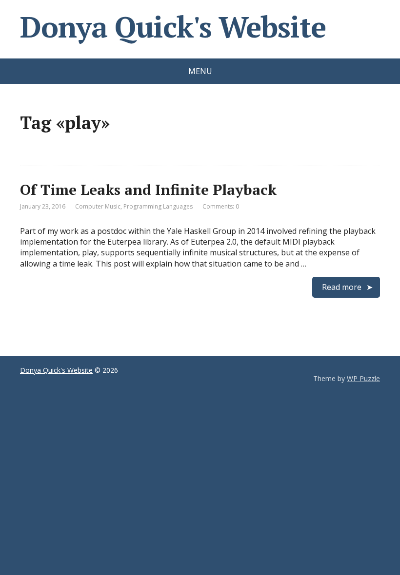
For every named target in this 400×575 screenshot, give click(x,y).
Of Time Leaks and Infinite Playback (148, 189)
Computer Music (97, 206)
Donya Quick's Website (173, 27)
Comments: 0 (220, 206)
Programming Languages (158, 206)
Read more (341, 287)
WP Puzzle (363, 378)
